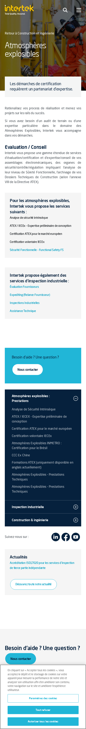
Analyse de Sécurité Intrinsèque (34, 409)
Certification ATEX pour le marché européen (42, 429)
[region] (43, 697)
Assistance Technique (23, 311)
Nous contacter (27, 370)
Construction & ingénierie (30, 520)
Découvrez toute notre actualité (33, 584)
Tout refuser (43, 709)
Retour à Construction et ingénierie (29, 33)
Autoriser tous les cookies (43, 721)
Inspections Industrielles (25, 303)
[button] (75, 398)
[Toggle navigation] (65, 10)
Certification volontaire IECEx (32, 436)
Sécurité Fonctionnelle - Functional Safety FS (37, 250)
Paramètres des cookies (43, 698)
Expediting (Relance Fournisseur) (30, 295)
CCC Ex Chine (21, 455)
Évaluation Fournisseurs (24, 287)
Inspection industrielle (28, 507)
